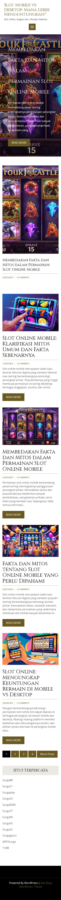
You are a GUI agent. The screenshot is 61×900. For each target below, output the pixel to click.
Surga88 (7, 780)
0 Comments (23, 277)
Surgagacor (9, 835)
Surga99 (7, 817)
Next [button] (56, 90)
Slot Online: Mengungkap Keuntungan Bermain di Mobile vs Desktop (27, 683)
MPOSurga (9, 841)
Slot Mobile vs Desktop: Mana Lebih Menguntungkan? (26, 9)
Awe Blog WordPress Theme (35, 884)
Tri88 (5, 848)
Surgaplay (8, 792)
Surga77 (7, 811)
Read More (19, 142)
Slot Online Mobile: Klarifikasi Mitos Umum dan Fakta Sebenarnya (29, 347)
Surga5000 (9, 805)
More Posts (47, 754)
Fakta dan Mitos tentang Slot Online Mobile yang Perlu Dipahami (30, 572)
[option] (30, 95)
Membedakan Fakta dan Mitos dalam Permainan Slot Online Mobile (26, 265)
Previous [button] (4, 90)
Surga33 (7, 798)
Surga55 (7, 823)
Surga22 (7, 829)
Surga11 (7, 786)
